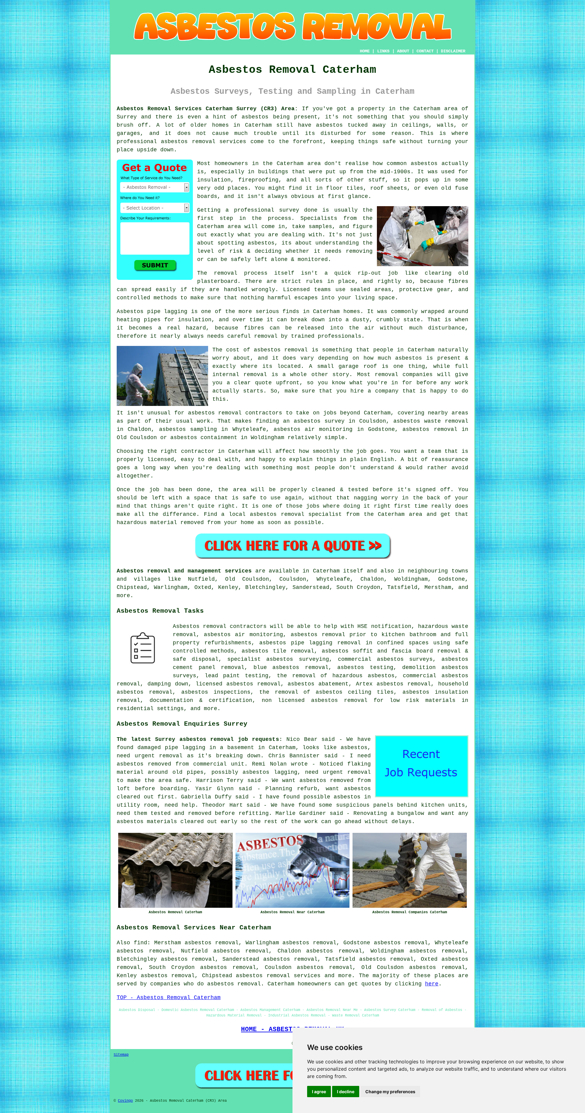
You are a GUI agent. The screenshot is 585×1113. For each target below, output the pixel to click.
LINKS (383, 51)
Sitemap (121, 1055)
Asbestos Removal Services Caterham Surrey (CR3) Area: (207, 109)
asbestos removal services (278, 976)
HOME (365, 51)
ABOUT (403, 51)
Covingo (125, 1101)
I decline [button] (345, 1091)
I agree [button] (319, 1091)
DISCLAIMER (453, 51)
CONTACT (425, 51)
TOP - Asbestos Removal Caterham (169, 998)
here (431, 984)
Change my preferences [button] (390, 1091)
